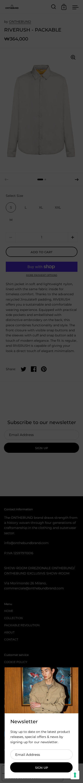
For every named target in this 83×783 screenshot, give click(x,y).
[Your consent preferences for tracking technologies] (75, 775)
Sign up (41, 767)
